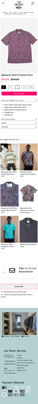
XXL (31, 87)
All (10, 12)
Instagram (17, 336)
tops (15, 12)
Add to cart (19, 94)
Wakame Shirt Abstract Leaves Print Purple (27, 210)
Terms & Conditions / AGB (24, 360)
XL (24, 87)
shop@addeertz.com (10, 364)
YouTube (26, 336)
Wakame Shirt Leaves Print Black (28, 173)
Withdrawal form (22, 370)
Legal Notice (20, 368)
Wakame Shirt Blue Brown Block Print (9, 209)
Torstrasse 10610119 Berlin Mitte (9, 356)
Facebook (7, 336)
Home (5, 12)
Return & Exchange (22, 365)
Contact (19, 355)
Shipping (19, 358)
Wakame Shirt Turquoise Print (7, 245)
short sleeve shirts (26, 12)
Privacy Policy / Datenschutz (25, 363)
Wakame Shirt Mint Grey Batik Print (9, 173)
